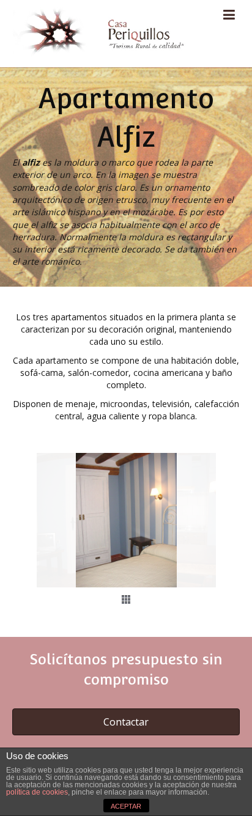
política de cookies (37, 792)
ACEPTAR (126, 806)
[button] (126, 721)
